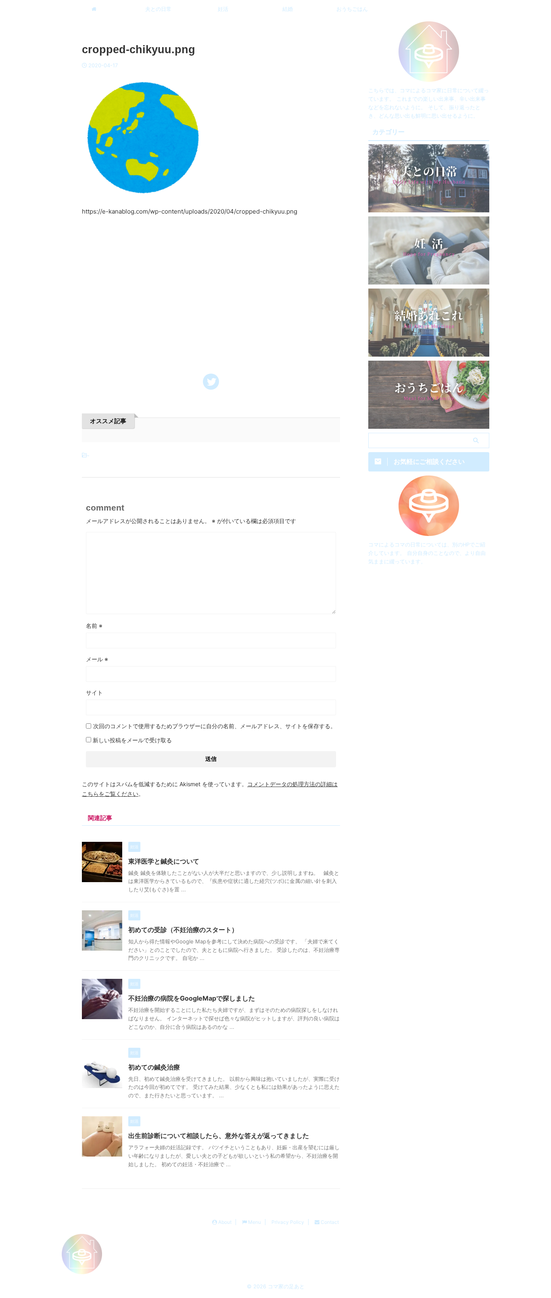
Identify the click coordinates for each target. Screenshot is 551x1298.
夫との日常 (158, 9)
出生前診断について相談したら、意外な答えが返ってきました (218, 1136)
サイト (94, 692)
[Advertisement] (211, 289)
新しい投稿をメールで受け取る (132, 740)
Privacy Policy (287, 1222)
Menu (254, 1222)
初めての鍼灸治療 (154, 1067)
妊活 (223, 9)
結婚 (287, 9)
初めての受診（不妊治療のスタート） (183, 930)
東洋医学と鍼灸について (163, 861)
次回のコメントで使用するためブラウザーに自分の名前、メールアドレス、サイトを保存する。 (214, 726)
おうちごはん (352, 9)
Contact (329, 1222)
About (224, 1222)
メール (97, 659)
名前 (94, 625)
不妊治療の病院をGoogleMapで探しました (191, 998)
